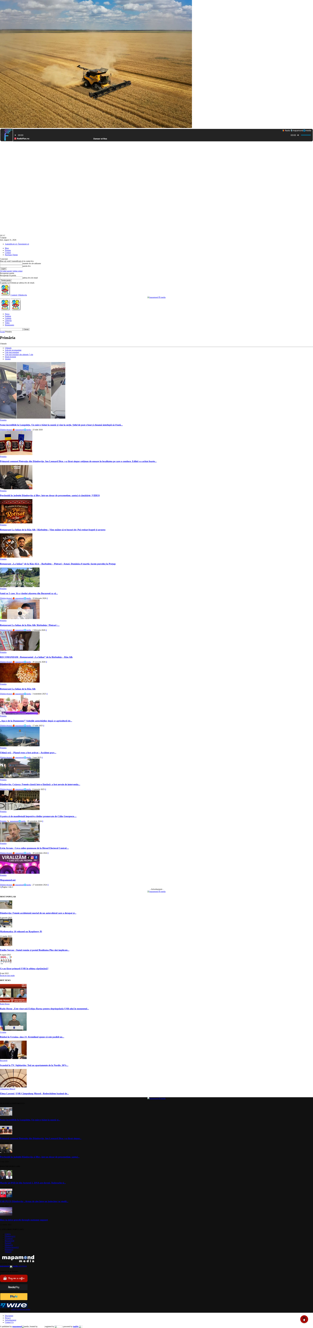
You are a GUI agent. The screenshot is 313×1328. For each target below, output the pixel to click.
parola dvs (27, 266)
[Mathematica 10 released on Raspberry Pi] (6, 927)
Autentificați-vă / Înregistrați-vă (17, 244)
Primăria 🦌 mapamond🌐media (13, 821)
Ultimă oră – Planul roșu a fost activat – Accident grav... (28, 752)
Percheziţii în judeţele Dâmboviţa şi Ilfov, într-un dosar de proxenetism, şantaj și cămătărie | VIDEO (50, 495)
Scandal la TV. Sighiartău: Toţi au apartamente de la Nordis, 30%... (34, 1065)
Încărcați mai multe (7, 975)
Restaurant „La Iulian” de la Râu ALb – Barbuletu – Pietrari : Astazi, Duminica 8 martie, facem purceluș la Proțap (58, 564)
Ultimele (8, 348)
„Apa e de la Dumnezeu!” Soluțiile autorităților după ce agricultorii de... (36, 721)
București (3, 1060)
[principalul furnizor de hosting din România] (41, 1326)
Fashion (8, 316)
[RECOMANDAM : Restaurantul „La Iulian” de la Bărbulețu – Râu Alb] (20, 650)
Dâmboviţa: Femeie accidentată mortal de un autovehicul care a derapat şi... (38, 913)
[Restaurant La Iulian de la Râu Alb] (20, 682)
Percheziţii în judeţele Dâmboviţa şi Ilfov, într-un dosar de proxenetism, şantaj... (40, 1157)
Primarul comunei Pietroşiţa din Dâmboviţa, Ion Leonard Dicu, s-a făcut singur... (40, 1138)
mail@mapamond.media (20, 1309)
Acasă (2, 332)
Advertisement (10, 1320)
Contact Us (9, 1322)
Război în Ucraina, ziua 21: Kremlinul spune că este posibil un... (32, 1037)
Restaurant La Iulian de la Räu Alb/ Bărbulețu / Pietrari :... (30, 625)
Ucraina (3, 1032)
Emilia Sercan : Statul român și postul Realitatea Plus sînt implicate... (34, 950)
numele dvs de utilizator (32, 263)
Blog (7, 248)
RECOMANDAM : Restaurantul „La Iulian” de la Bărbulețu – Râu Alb (36, 657)
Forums (8, 250)
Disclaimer (9, 1316)
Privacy (8, 1318)
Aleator (8, 359)
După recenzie (10, 357)
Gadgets (8, 318)
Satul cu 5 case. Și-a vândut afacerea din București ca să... (29, 593)
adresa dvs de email (30, 278)
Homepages (9, 325)
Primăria (3, 420)
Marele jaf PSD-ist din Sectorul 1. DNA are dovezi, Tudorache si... (33, 1183)
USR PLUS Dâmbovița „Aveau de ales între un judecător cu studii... (34, 1201)
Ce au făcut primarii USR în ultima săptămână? (24, 968)
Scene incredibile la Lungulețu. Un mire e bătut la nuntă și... (30, 1120)
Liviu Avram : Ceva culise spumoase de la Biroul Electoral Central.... (34, 848)
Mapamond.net (8, 880)
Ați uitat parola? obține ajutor (11, 271)
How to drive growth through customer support (24, 1220)
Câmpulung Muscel (7, 1089)
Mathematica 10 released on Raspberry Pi (21, 931)
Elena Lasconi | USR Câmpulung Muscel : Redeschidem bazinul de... (34, 1093)
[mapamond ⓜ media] (156, 297)
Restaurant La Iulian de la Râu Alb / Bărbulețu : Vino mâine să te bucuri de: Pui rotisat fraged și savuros (52, 529)
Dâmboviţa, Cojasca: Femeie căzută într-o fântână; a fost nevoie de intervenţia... (40, 784)
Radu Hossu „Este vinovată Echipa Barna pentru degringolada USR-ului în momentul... (44, 1008)
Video (7, 323)
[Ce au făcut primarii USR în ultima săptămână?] (6, 964)
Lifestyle (8, 321)
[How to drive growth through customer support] (6, 1215)
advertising (13, 1266)
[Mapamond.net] (20, 873)
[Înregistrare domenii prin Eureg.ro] (58, 1326)
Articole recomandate (13, 350)
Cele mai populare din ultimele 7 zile (19, 355)
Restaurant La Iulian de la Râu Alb (18, 689)
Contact (8, 253)
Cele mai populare (12, 352)
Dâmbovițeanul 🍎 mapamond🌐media (15, 430)
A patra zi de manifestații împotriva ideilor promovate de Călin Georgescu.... (38, 816)
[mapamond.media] (14, 1300)
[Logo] (5, 310)
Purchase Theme (11, 255)
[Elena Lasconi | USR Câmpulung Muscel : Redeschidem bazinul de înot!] (13, 1087)
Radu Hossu (5, 1004)
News (7, 314)
